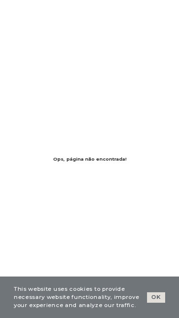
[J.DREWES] (133, 14)
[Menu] (24, 13)
